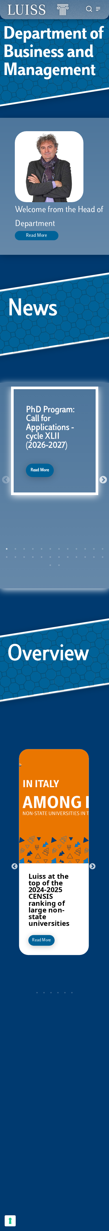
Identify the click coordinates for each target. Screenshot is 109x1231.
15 (24, 557)
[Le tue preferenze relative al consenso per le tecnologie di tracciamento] (10, 1220)
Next (102, 478)
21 (76, 557)
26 (59, 565)
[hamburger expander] (98, 10)
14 (15, 557)
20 (68, 557)
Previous (4, 478)
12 (103, 549)
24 (103, 557)
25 (50, 565)
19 (59, 557)
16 (33, 557)
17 (41, 557)
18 (50, 557)
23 (94, 557)
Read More (36, 235)
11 (94, 549)
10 (85, 549)
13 (7, 557)
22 (85, 557)
